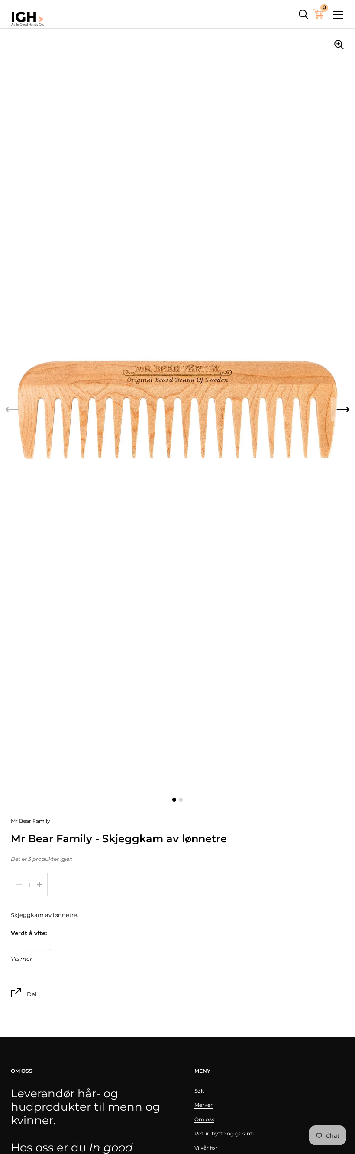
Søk (199, 1090)
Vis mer (21, 959)
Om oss (204, 1119)
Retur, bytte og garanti (224, 1133)
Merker (203, 1105)
